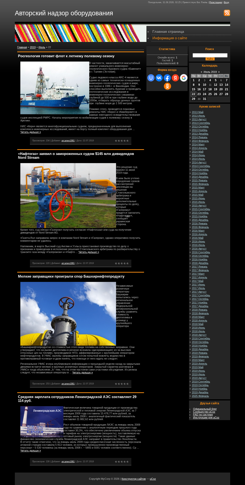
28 (226, 94)
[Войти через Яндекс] (175, 77)
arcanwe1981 (68, 140)
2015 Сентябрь (201, 209)
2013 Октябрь (200, 126)
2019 (33, 47)
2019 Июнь (198, 370)
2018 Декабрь (200, 349)
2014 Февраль (200, 140)
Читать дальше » (30, 132)
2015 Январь (199, 180)
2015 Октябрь (200, 212)
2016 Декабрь (200, 263)
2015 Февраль (200, 184)
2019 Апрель (199, 363)
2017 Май (197, 281)
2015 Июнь (198, 198)
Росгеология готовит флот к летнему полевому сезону (66, 56)
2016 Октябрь (200, 255)
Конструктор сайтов (134, 478)
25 (210, 94)
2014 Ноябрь (199, 173)
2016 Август (199, 248)
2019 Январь (199, 352)
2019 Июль (198, 374)
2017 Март (198, 273)
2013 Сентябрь (201, 122)
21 (226, 89)
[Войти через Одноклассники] (167, 86)
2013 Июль (198, 115)
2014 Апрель (199, 148)
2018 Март (198, 316)
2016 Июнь (198, 241)
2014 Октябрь (200, 169)
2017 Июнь (198, 284)
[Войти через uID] (151, 77)
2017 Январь (199, 266)
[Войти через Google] (184, 78)
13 (221, 84)
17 (204, 89)
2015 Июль (198, 201)
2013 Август (199, 119)
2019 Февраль (200, 356)
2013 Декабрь (200, 133)
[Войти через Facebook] (167, 77)
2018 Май (197, 324)
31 (204, 99)
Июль (42, 47)
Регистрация (215, 2)
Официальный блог (205, 408)
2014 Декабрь (200, 176)
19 (215, 89)
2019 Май (197, 367)
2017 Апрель (199, 277)
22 (193, 94)
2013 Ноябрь (199, 130)
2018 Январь (199, 309)
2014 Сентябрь (201, 166)
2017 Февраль (200, 270)
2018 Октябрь (200, 342)
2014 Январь (199, 137)
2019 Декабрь (200, 392)
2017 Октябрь (200, 298)
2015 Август (199, 205)
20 (221, 89)
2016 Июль (198, 245)
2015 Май (197, 194)
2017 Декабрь (200, 306)
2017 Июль (198, 288)
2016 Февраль (200, 227)
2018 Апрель (199, 320)
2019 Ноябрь (199, 388)
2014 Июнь (198, 155)
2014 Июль (198, 158)
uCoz (153, 478)
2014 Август (199, 162)
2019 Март (198, 360)
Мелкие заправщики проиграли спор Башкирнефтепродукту (71, 276)
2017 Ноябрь (199, 302)
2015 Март (198, 187)
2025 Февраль (200, 395)
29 (193, 99)
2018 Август (199, 334)
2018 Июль (198, 331)
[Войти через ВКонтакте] (159, 77)
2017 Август (199, 291)
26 (215, 94)
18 (210, 89)
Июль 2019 (210, 71)
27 (221, 94)
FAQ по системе (203, 414)
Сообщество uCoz (204, 411)
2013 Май (197, 112)
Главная (22, 47)
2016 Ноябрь (199, 259)
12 (215, 84)
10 (204, 84)
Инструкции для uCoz (206, 417)
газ (127, 215)
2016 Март (198, 230)
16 (199, 89)
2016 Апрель (199, 234)
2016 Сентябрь (201, 252)
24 (204, 94)
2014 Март (198, 144)
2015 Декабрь (200, 219)
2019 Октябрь (200, 385)
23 (199, 94)
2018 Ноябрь (199, 345)
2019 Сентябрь (201, 381)
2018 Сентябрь (201, 338)
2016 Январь (199, 223)
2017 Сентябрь (201, 295)
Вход (226, 2)
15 (193, 89)
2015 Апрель (199, 191)
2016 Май (197, 237)
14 (226, 84)
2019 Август (199, 378)
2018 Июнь (198, 327)
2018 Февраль (200, 313)
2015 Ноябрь (199, 216)
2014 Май (197, 151)
